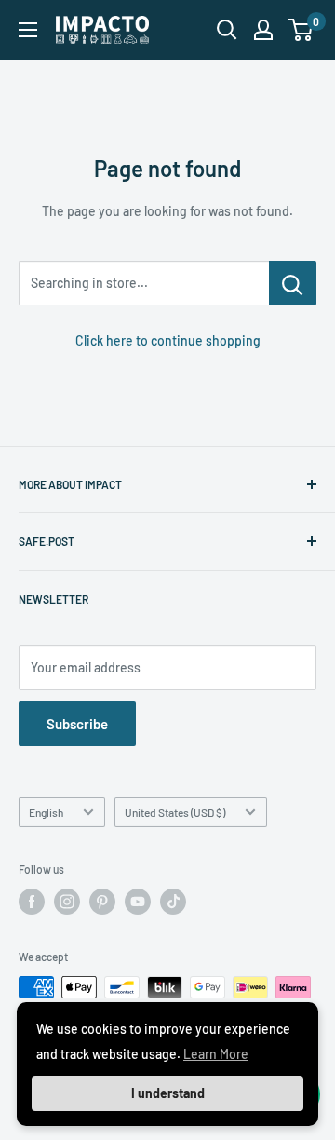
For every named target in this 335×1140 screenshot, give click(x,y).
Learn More (215, 1054)
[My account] (263, 30)
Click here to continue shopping (168, 340)
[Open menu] (28, 29)
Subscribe (77, 723)
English (46, 812)
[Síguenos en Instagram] (67, 902)
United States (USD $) (175, 812)
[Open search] (227, 30)
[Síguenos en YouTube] (138, 902)
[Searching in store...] (292, 283)
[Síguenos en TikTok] (173, 902)
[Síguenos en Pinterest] (102, 902)
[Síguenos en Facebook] (32, 902)
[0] (301, 30)
